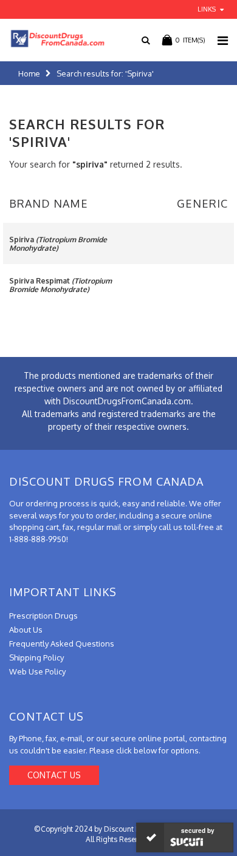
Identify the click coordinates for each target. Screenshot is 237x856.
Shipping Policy (36, 657)
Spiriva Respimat (60, 285)
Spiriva (58, 244)
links (206, 9)
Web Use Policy (37, 671)
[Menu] (223, 40)
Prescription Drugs (43, 615)
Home (29, 73)
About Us (26, 629)
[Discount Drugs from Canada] (53, 39)
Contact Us (54, 775)
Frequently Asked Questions (61, 643)
